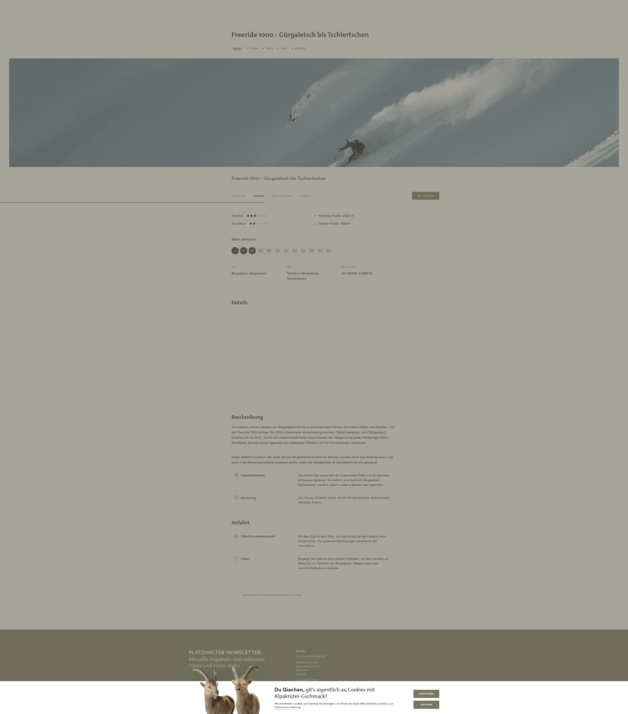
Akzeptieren (426, 694)
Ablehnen (426, 704)
